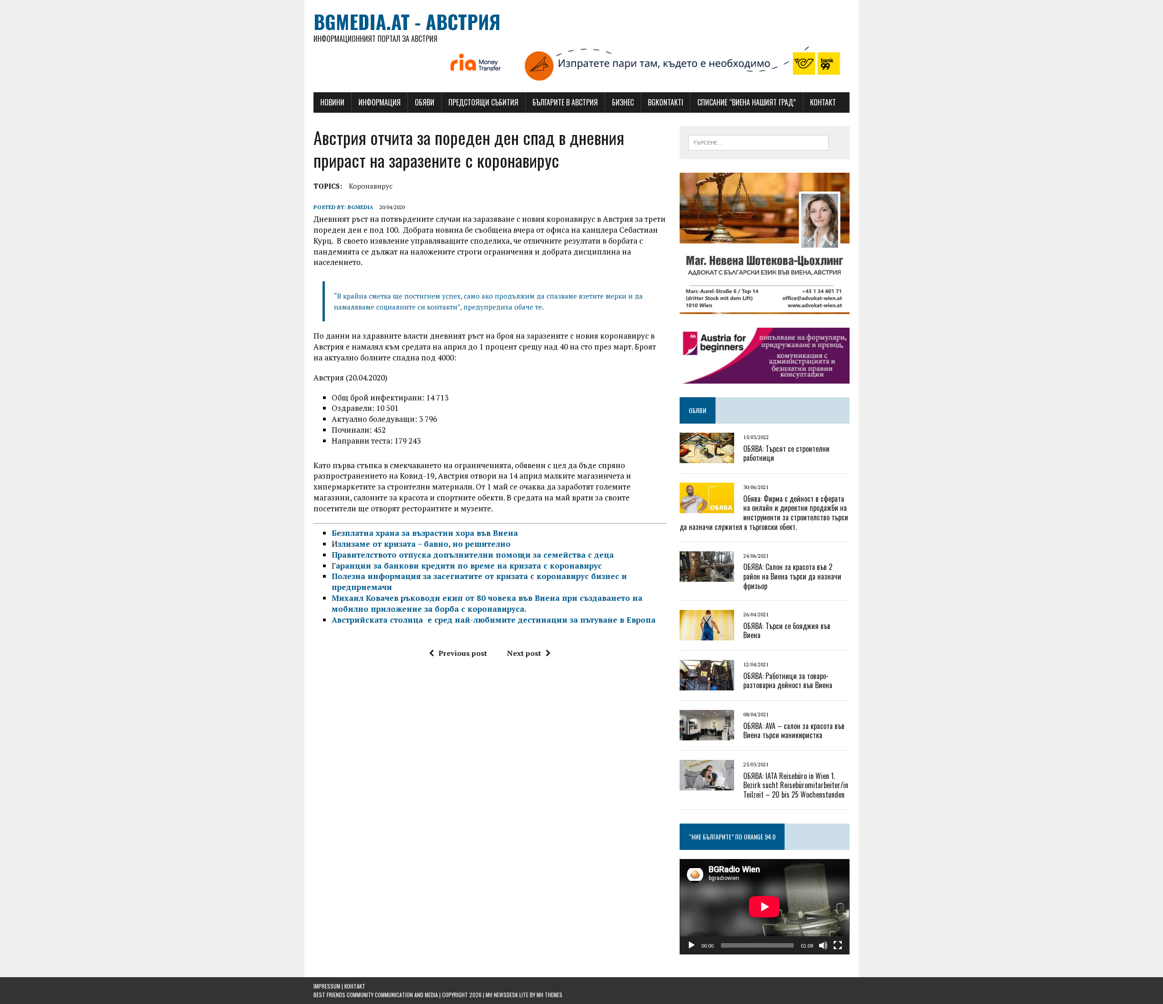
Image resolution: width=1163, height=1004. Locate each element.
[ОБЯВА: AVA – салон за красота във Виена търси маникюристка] (707, 734)
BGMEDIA (360, 207)
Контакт (823, 102)
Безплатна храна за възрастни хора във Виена (425, 533)
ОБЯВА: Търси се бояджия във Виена (786, 630)
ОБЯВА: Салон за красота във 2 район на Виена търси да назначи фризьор (792, 576)
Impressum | (328, 986)
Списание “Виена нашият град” (746, 102)
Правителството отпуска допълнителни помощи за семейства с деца (473, 554)
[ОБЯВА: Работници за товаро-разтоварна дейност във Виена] (707, 684)
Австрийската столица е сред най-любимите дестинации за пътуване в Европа (494, 619)
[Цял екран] (837, 945)
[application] (765, 906)
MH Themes (549, 995)
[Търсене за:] (758, 142)
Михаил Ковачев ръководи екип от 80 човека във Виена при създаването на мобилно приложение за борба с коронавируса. (487, 603)
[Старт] (691, 945)
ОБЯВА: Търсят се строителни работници (786, 453)
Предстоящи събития (483, 102)
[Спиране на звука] (823, 945)
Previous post (462, 653)
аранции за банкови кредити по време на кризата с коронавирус (469, 565)
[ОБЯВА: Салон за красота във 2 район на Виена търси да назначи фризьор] (707, 575)
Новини (332, 102)
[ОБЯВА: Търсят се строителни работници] (707, 457)
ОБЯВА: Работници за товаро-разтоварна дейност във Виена (787, 680)
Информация (379, 102)
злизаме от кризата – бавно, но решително (424, 544)
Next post (524, 653)
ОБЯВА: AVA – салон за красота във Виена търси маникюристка (794, 730)
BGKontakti (665, 102)
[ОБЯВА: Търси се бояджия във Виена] (707, 634)
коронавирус (371, 185)
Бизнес (623, 102)
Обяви (424, 102)
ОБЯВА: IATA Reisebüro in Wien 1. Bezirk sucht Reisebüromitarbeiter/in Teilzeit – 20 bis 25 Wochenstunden (795, 785)
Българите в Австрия (565, 102)
